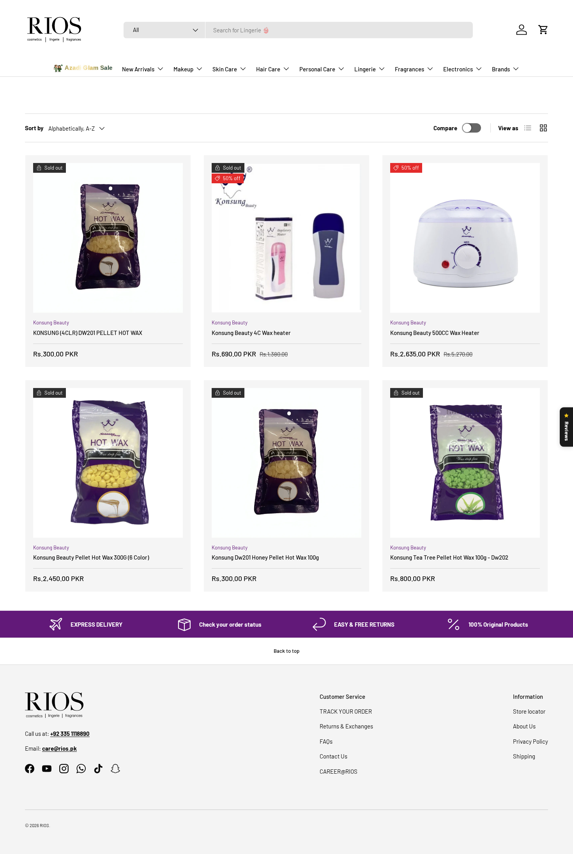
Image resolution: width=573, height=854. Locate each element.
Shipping (524, 756)
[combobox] (298, 30)
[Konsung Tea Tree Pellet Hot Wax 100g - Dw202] (465, 463)
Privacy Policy (530, 741)
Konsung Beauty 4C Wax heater (251, 332)
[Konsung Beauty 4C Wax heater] (286, 238)
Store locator (529, 711)
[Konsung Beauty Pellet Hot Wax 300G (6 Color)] (108, 463)
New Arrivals (138, 69)
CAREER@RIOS (338, 771)
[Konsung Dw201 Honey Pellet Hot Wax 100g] (286, 463)
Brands (501, 69)
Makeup (183, 69)
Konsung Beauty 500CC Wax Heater (434, 332)
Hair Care (268, 69)
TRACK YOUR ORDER (346, 711)
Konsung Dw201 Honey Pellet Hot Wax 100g (265, 557)
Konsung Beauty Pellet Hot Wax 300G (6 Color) (91, 557)
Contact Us (333, 756)
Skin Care (224, 69)
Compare (445, 127)
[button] (543, 29)
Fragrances (409, 69)
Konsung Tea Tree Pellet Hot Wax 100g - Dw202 (449, 557)
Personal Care (317, 69)
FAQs (326, 741)
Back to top (286, 651)
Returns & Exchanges (346, 726)
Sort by (34, 127)
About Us (524, 726)
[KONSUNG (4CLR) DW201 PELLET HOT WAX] (108, 238)
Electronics (458, 69)
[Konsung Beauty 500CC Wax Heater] (465, 238)
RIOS (44, 825)
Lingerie (365, 69)
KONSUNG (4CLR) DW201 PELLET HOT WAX (87, 332)
